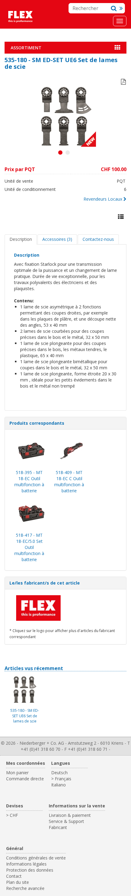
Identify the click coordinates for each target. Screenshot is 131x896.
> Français (61, 779)
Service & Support (66, 821)
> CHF (12, 815)
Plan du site (17, 882)
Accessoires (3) (57, 239)
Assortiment (26, 48)
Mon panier (17, 772)
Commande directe (25, 779)
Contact (14, 876)
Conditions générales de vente (36, 858)
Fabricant (58, 827)
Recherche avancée (25, 888)
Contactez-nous (98, 239)
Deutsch (59, 772)
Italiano (58, 785)
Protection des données (29, 870)
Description (20, 239)
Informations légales (26, 864)
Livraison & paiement (70, 815)
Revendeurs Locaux (102, 199)
